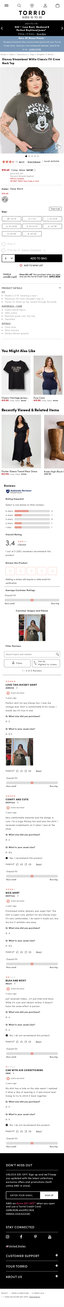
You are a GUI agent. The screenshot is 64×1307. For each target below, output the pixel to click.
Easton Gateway (31, 250)
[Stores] (32, 6)
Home (4, 54)
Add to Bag (38, 258)
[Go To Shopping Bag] (57, 6)
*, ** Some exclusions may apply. (20, 1297)
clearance (22, 54)
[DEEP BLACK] (5, 199)
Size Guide (56, 209)
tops (32, 54)
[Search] (19, 6)
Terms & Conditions (20, 1293)
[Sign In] (44, 6)
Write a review (33, 162)
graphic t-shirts (45, 54)
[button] (26, 156)
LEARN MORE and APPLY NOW (20, 1210)
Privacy (4, 1293)
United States (17, 1246)
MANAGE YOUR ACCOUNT (18, 1213)
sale (11, 54)
